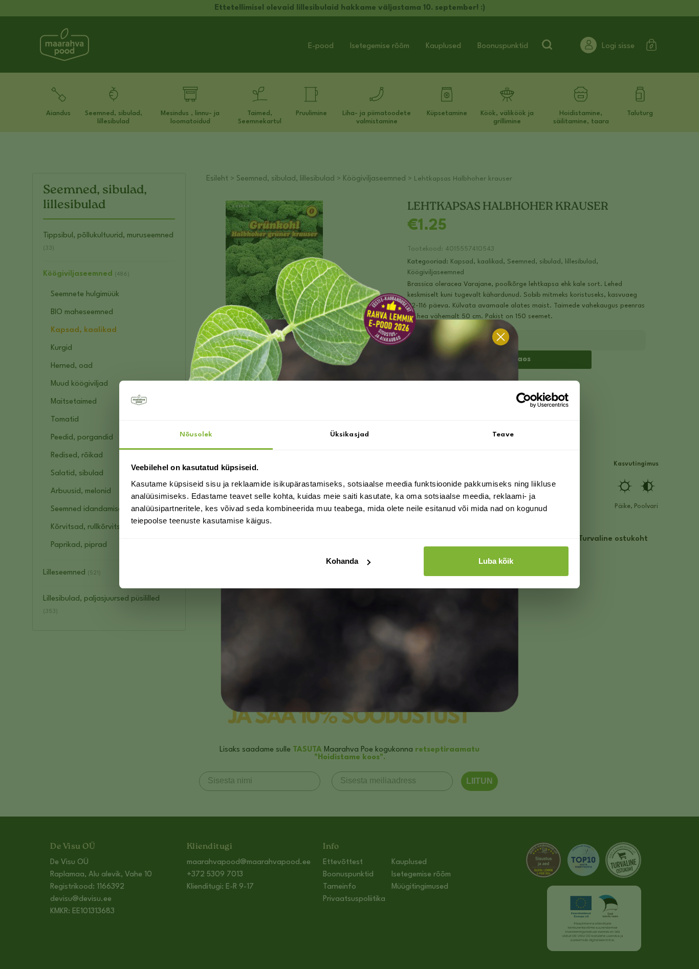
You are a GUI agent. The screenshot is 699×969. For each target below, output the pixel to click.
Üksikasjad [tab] (349, 434)
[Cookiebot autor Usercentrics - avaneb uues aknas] (524, 400)
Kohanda (342, 561)
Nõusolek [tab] (196, 434)
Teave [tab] (503, 434)
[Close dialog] (501, 337)
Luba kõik (495, 561)
